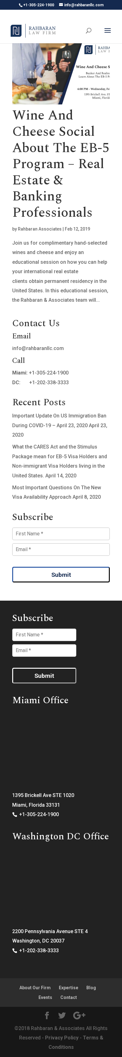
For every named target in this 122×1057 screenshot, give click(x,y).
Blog (91, 987)
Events (45, 997)
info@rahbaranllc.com (38, 348)
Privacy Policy (62, 1038)
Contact (68, 997)
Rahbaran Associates (40, 228)
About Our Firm (35, 987)
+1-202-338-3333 (49, 382)
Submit (61, 574)
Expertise (68, 987)
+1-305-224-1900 (49, 373)
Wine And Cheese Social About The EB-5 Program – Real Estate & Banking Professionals (60, 164)
